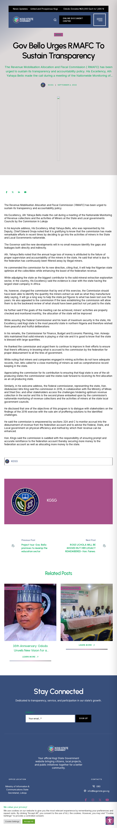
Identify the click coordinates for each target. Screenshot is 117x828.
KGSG (14, 461)
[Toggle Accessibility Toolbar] (109, 820)
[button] (55, 20)
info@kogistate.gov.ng (98, 791)
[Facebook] (6, 192)
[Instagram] (92, 800)
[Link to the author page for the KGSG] (43, 85)
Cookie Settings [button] (12, 821)
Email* (30, 712)
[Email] (25, 192)
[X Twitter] (12, 192)
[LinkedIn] (19, 192)
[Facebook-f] (85, 800)
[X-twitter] (100, 800)
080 (98, 786)
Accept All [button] (28, 821)
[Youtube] (107, 800)
